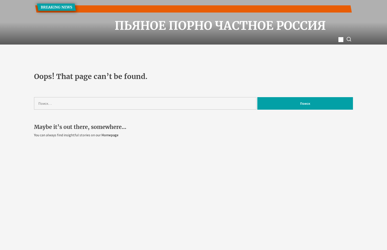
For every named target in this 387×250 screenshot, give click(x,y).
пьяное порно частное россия (193, 26)
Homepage (109, 135)
